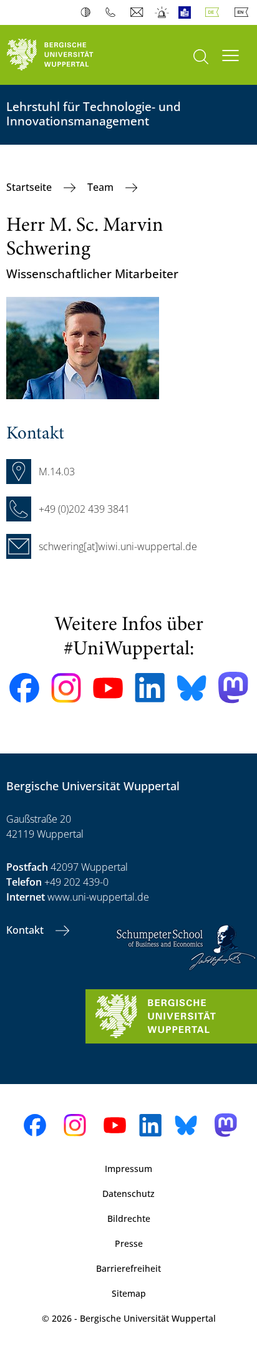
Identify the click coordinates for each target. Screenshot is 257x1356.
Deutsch (215, 12)
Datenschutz (128, 1193)
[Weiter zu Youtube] (108, 688)
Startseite (30, 187)
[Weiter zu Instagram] (66, 688)
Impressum (128, 1168)
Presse (129, 1243)
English (244, 12)
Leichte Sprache (187, 12)
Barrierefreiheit (128, 1268)
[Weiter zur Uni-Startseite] (64, 55)
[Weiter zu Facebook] (24, 688)
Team (101, 187)
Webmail (138, 12)
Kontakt (26, 930)
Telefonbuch (113, 12)
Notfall (162, 12)
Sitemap (129, 1293)
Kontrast (88, 12)
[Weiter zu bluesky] (191, 688)
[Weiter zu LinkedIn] (150, 687)
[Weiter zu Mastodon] (233, 688)
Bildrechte (128, 1218)
